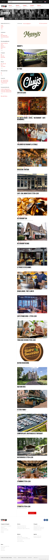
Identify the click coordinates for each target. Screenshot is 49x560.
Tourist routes (20, 540)
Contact (2, 532)
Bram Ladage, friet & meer (25, 291)
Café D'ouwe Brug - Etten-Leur (27, 316)
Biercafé (2, 56)
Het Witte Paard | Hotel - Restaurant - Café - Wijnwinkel (31, 118)
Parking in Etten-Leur (37, 529)
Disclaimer (30, 557)
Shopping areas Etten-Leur (39, 528)
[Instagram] (47, 520)
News (2, 544)
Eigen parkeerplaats (5, 36)
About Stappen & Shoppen (6, 525)
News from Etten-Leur (5, 546)
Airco (2, 34)
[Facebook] (45, 520)
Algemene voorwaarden (22, 557)
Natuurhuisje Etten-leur (25, 457)
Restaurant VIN (22, 218)
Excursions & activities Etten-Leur (23, 538)
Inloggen (34, 1)
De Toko (19, 69)
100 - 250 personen (4, 80)
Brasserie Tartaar (23, 170)
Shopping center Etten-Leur (39, 527)
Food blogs (3, 547)
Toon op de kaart (43, 23)
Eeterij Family (21, 410)
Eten (6, 18)
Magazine (3, 527)
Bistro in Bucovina (23, 363)
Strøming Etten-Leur (24, 481)
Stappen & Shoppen (5, 524)
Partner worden (4, 528)
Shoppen (35, 524)
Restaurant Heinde (23, 243)
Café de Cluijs (21, 93)
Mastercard (3, 47)
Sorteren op (19, 23)
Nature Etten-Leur (20, 541)
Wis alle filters (4, 96)
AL (1, 72)
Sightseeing (19, 536)
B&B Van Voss (21, 387)
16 (27, 116)
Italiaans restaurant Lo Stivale (27, 144)
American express (4, 43)
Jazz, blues (3, 66)
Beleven (18, 534)
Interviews (3, 550)
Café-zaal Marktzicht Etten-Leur (28, 193)
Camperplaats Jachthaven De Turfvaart (30, 433)
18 (1, 73)
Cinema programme (37, 537)
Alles (2, 18)
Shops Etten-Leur (37, 525)
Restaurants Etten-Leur (21, 525)
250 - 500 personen (4, 81)
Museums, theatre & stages (22, 537)
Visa (1, 48)
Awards (2, 531)
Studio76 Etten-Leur (23, 506)
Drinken (11, 18)
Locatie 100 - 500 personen (6, 90)
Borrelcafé (3, 57)
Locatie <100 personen (5, 89)
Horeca (18, 524)
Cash (2, 44)
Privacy (15, 557)
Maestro (2, 45)
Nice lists (2, 548)
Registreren (40, 1)
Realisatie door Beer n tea (43, 559)
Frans (2, 25)
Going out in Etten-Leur (21, 527)
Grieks (2, 26)
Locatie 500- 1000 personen (6, 91)
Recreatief (22, 18)
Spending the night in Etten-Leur (23, 528)
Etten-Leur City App (4, 529)
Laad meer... (32, 513)
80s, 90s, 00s (3, 63)
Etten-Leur (4, 1)
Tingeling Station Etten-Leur (26, 340)
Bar (1, 54)
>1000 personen (4, 82)
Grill (1, 28)
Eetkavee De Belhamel (24, 267)
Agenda (35, 534)
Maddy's (19, 46)
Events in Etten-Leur (37, 536)
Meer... (2, 29)
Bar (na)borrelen (4, 35)
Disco (2, 65)
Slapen (16, 18)
